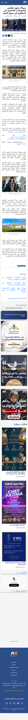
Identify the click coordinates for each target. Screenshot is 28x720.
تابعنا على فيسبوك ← (14, 641)
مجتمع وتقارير (8, 15)
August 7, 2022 (21, 144)
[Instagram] (14, 703)
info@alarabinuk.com (11, 690)
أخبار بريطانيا (17, 15)
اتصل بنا (14, 664)
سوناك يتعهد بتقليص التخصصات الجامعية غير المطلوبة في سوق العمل (14, 290)
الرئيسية (24, 15)
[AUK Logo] (14, 654)
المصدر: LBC (21, 266)
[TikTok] (10, 703)
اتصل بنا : (20, 690)
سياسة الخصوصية (13, 667)
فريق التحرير (22, 33)
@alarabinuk (14, 585)
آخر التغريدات (21, 572)
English (5, 2)
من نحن (14, 670)
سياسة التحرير (13, 672)
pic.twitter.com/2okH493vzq (17, 139)
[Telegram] (3, 35)
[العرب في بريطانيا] (25, 2)
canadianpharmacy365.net (17, 298)
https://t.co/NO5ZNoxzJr (18, 132)
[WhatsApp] (11, 35)
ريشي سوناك (17, 39)
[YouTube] (18, 703)
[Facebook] (6, 35)
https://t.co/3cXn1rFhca (18, 137)
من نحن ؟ (14, 680)
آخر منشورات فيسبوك (19, 590)
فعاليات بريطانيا (20, 424)
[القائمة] (2, 2)
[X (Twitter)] (9, 35)
